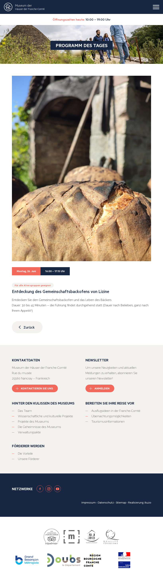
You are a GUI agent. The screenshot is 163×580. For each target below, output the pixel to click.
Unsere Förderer (28, 459)
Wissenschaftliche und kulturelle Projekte (45, 416)
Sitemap (121, 502)
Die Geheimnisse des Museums (39, 427)
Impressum (89, 502)
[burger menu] (156, 7)
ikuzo (148, 502)
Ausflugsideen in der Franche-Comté (115, 411)
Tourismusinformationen (108, 421)
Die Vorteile (25, 453)
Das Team (25, 411)
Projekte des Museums (33, 421)
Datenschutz (106, 502)
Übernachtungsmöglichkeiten (111, 416)
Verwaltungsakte (29, 432)
